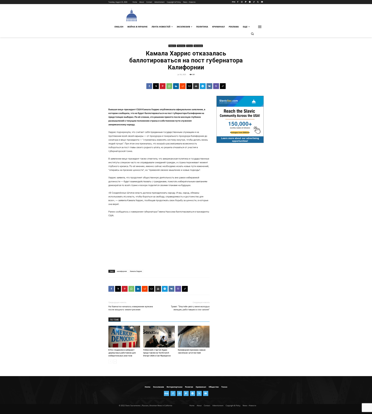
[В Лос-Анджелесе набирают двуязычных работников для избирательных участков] (124, 336)
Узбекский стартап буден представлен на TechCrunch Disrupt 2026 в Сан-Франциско (157, 353)
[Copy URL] (223, 86)
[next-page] (115, 361)
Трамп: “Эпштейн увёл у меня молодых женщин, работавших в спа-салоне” (190, 308)
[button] (252, 33)
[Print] (196, 86)
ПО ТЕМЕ (114, 320)
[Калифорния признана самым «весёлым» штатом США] (194, 336)
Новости (172, 46)
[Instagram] (241, 2)
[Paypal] (245, 2)
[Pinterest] (163, 86)
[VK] (209, 86)
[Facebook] (237, 2)
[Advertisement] (208, 14)
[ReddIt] (183, 86)
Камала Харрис (136, 271)
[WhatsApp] (169, 86)
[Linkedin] (176, 86)
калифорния (122, 271)
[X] (258, 2)
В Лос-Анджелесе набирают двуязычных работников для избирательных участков (122, 353)
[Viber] (216, 86)
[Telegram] (250, 2)
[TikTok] (254, 2)
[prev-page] (110, 361)
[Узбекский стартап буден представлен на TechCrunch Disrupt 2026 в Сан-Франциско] (159, 336)
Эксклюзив (198, 46)
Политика (181, 46)
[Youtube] (262, 2)
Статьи (189, 46)
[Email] (189, 86)
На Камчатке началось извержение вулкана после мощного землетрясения (130, 308)
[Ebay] (233, 2)
